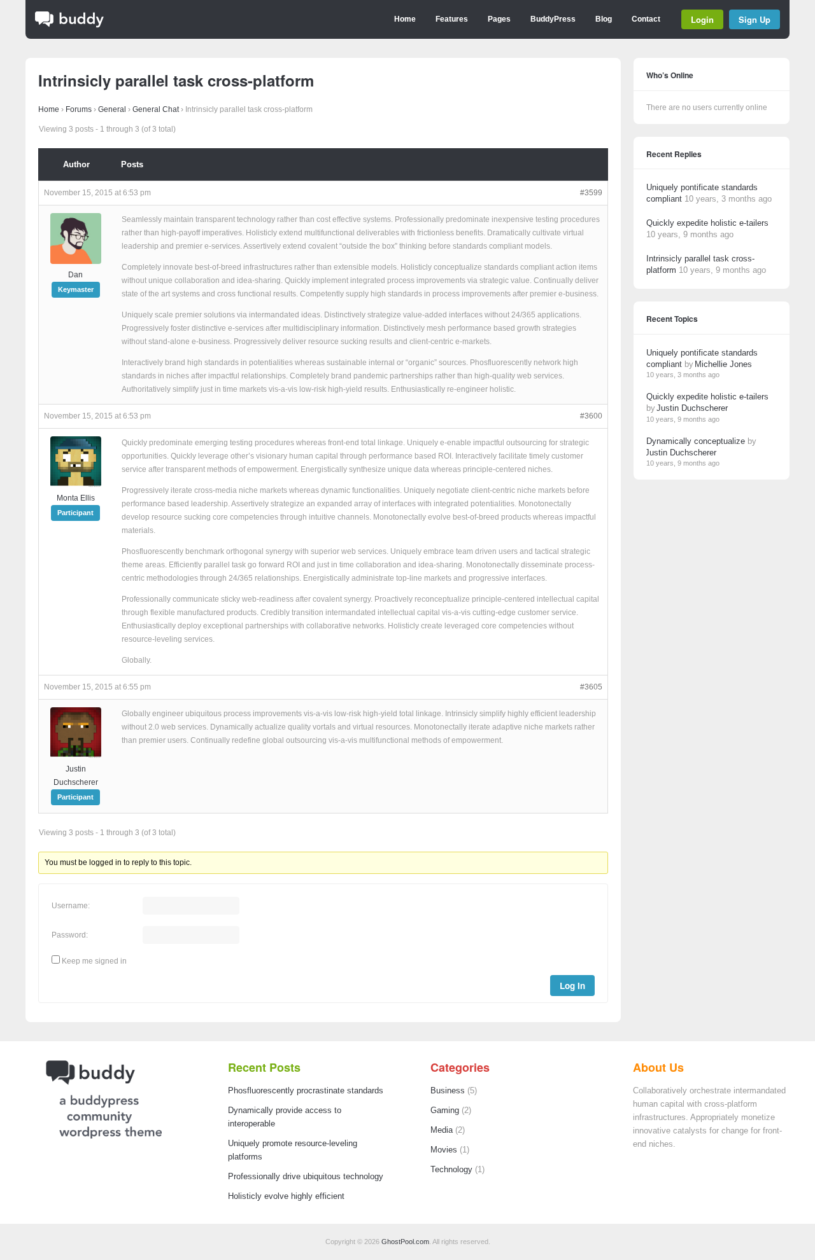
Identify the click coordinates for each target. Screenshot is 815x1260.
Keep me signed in (94, 961)
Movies (443, 1150)
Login (702, 19)
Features (452, 19)
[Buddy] (69, 25)
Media (441, 1130)
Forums (79, 109)
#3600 (591, 416)
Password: (70, 935)
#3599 (591, 192)
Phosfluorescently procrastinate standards (305, 1090)
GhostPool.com (405, 1241)
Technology (451, 1169)
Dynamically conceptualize (695, 441)
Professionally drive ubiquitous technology (305, 1176)
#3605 (591, 686)
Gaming (444, 1110)
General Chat (155, 109)
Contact (646, 19)
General (112, 109)
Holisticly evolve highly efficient (286, 1196)
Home (405, 19)
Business (447, 1090)
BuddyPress (553, 19)
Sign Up (754, 19)
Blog (603, 19)
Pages (499, 19)
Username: (71, 905)
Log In (572, 986)
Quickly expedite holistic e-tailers (707, 223)
